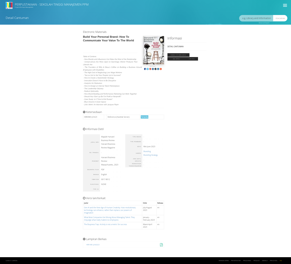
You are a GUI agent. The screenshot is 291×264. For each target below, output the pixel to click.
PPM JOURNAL (247, 260)
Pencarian (280, 18)
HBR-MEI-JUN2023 (92, 245)
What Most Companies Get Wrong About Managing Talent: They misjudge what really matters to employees (109, 218)
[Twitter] (148, 68)
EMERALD (265, 260)
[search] (256, 18)
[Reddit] (155, 68)
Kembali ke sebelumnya (178, 55)
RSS (281, 260)
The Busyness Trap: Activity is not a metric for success (105, 224)
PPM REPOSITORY (236, 260)
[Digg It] (153, 68)
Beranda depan (224, 260)
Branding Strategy (150, 155)
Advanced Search (264, 23)
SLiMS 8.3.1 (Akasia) (11, 260)
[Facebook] (145, 68)
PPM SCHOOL (273, 260)
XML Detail (176, 58)
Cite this (192, 58)
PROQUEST (256, 260)
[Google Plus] (150, 68)
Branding (147, 151)
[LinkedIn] (158, 68)
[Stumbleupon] (161, 68)
